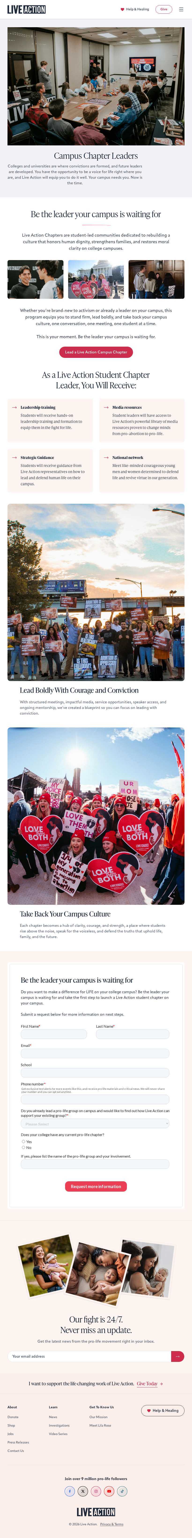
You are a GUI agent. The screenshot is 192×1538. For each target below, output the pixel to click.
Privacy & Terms (111, 1524)
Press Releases (18, 1442)
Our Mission (98, 1417)
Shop (11, 1426)
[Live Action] (26, 9)
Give (163, 9)
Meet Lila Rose (100, 1426)
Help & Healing (137, 9)
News (53, 1417)
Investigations (59, 1426)
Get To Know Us (101, 1407)
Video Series (58, 1434)
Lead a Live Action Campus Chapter (96, 352)
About (12, 1407)
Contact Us (15, 1451)
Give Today (147, 1383)
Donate (12, 1417)
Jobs (10, 1434)
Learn (53, 1407)
